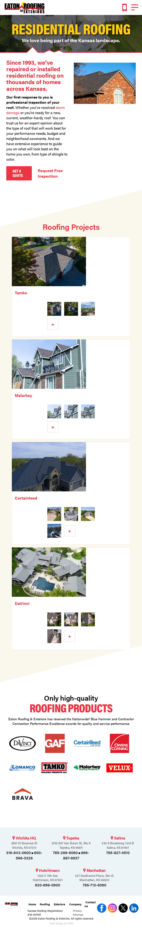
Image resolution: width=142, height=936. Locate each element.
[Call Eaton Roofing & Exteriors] (124, 7)
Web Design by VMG (61, 923)
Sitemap (78, 914)
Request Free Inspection (50, 173)
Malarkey (23, 395)
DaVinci (22, 603)
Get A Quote (18, 173)
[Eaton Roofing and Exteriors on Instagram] (111, 908)
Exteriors (59, 904)
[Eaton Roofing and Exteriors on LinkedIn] (133, 908)
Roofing (45, 904)
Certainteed (26, 498)
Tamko (21, 292)
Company (75, 904)
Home (32, 904)
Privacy (77, 911)
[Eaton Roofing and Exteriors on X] (101, 908)
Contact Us (90, 904)
